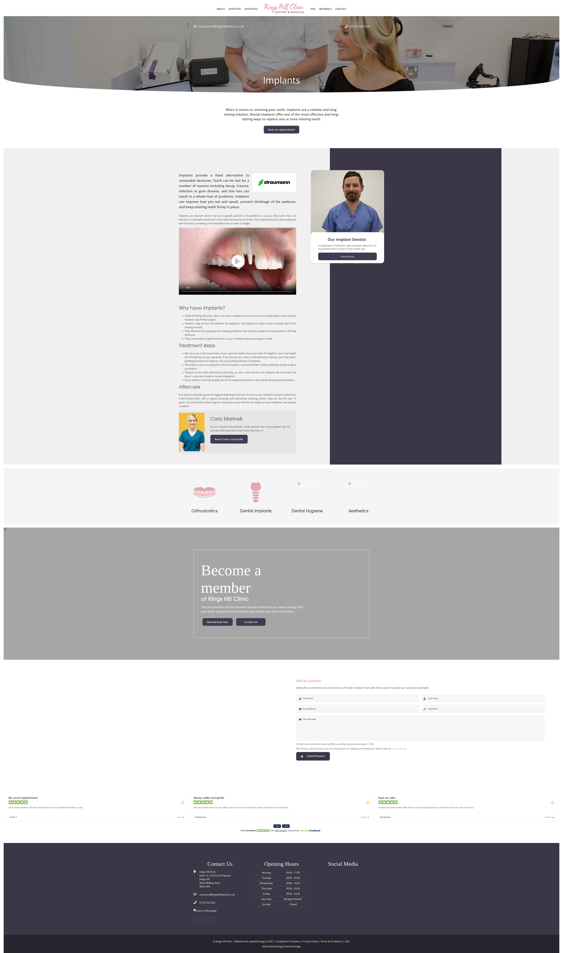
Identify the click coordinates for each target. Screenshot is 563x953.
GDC (347, 941)
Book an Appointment (281, 130)
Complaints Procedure (287, 941)
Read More (347, 257)
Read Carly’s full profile (229, 439)
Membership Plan (217, 622)
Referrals (325, 9)
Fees (313, 9)
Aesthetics (251, 9)
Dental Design (293, 946)
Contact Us (250, 622)
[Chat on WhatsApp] (205, 910)
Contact (340, 9)
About (221, 9)
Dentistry (234, 9)
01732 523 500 (359, 26)
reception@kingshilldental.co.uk (221, 26)
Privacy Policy (310, 941)
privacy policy (398, 748)
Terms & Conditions (331, 941)
